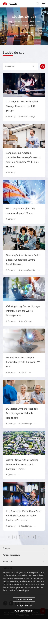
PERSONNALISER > (24, 611)
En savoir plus (22, 590)
